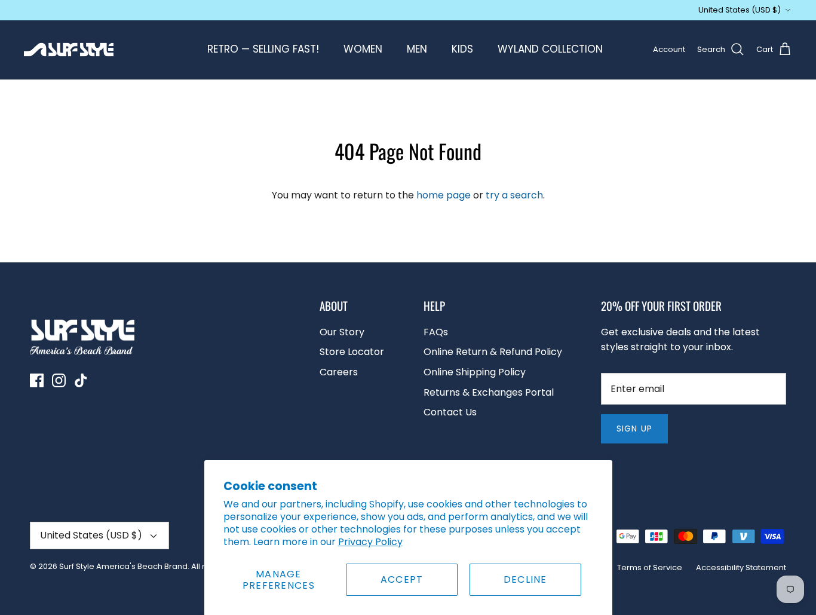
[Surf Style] (68, 49)
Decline (525, 579)
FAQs (436, 332)
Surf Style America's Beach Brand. (124, 566)
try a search (514, 195)
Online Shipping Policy (475, 372)
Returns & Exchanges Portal (489, 392)
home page (443, 195)
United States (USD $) (739, 10)
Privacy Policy (370, 542)
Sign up (634, 429)
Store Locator (352, 352)
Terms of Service (649, 567)
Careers (339, 372)
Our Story (342, 332)
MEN (417, 49)
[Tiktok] (81, 380)
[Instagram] (59, 380)
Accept (402, 579)
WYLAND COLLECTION (550, 49)
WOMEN (362, 49)
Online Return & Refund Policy (493, 352)
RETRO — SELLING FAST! (263, 49)
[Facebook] (37, 380)
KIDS (462, 49)
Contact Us (450, 412)
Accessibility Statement (741, 567)
